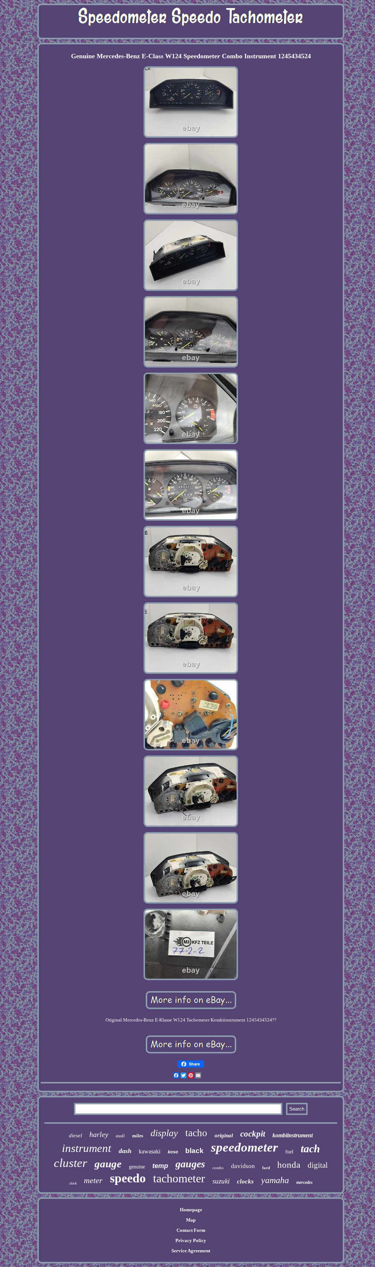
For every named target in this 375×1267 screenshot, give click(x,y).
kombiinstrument (292, 1135)
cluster (70, 1163)
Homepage (191, 1209)
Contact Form (191, 1230)
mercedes (304, 1182)
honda (288, 1165)
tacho (196, 1132)
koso (173, 1152)
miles (137, 1135)
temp (160, 1166)
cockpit (252, 1133)
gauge (108, 1164)
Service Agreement (190, 1250)
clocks (245, 1181)
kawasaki (149, 1151)
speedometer (244, 1147)
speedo (128, 1178)
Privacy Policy (190, 1240)
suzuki (221, 1181)
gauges (190, 1164)
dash (125, 1151)
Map (191, 1220)
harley (98, 1134)
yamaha (275, 1180)
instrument (86, 1148)
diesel (75, 1135)
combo (218, 1168)
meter (93, 1180)
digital (318, 1165)
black (194, 1151)
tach (310, 1148)
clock (73, 1183)
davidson (243, 1166)
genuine (137, 1167)
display (164, 1133)
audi (120, 1135)
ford (266, 1168)
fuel (289, 1152)
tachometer (179, 1178)
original (224, 1135)
